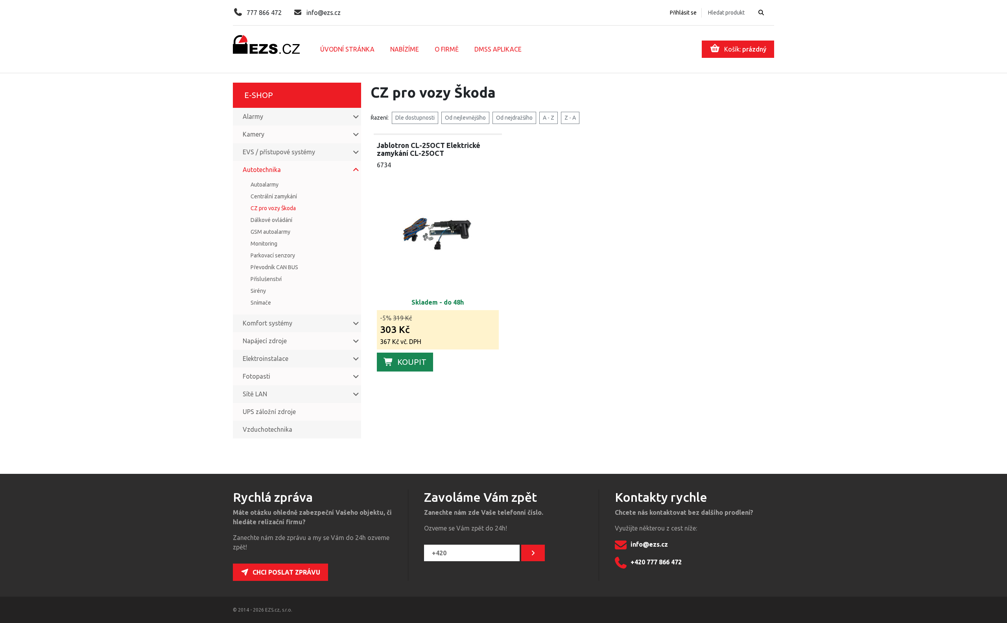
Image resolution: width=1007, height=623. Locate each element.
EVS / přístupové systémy (279, 151)
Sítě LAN (255, 393)
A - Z (548, 118)
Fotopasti (256, 376)
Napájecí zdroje (265, 340)
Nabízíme (404, 49)
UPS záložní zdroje (269, 411)
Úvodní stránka (347, 49)
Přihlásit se (683, 12)
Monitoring (264, 243)
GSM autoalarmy (270, 232)
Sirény (258, 291)
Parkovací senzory (273, 255)
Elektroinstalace (265, 358)
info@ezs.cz (323, 12)
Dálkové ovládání (271, 220)
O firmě (447, 49)
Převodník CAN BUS (274, 267)
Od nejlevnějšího (465, 118)
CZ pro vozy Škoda (273, 208)
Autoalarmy (264, 184)
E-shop (258, 95)
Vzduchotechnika (267, 429)
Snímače (261, 302)
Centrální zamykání (274, 196)
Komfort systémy (267, 323)
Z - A (570, 118)
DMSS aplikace (498, 49)
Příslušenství (266, 279)
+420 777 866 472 (656, 562)
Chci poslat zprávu (286, 572)
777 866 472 (264, 12)
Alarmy (253, 116)
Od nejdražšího (514, 118)
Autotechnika (262, 169)
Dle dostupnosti (415, 118)
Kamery (253, 134)
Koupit (411, 361)
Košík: (745, 49)
